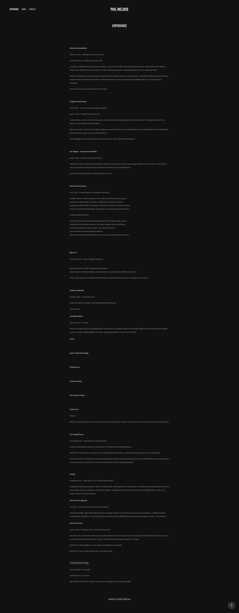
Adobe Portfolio (124, 599)
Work (24, 9)
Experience (14, 9)
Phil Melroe (119, 9)
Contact (32, 9)
